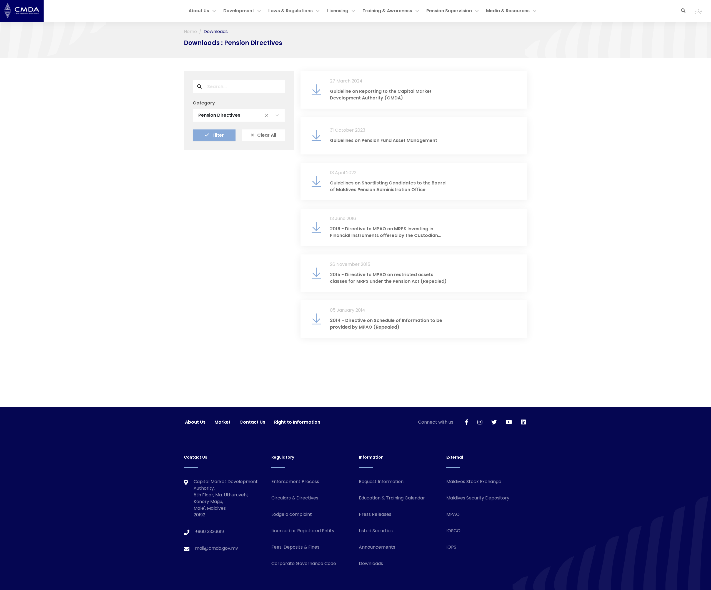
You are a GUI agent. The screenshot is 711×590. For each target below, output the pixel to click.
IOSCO (453, 531)
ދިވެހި (698, 11)
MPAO (453, 514)
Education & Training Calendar (392, 498)
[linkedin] (523, 422)
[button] (214, 11)
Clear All (266, 135)
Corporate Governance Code (303, 563)
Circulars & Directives (294, 498)
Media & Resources (508, 11)
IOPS (451, 547)
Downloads (371, 563)
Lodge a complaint (291, 514)
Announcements (377, 547)
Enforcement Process (295, 481)
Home (190, 31)
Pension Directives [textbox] (233, 115)
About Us (199, 11)
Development (238, 11)
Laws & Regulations (290, 11)
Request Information (381, 481)
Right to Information (297, 422)
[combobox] (239, 115)
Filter (217, 135)
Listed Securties (376, 531)
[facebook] (466, 422)
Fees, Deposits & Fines (295, 547)
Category (204, 103)
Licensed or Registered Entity (302, 531)
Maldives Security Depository (477, 498)
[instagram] (480, 422)
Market (222, 422)
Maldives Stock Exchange (473, 481)
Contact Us (252, 422)
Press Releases (375, 514)
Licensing (337, 11)
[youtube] (509, 422)
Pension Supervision (449, 11)
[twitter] (494, 422)
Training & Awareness (387, 11)
